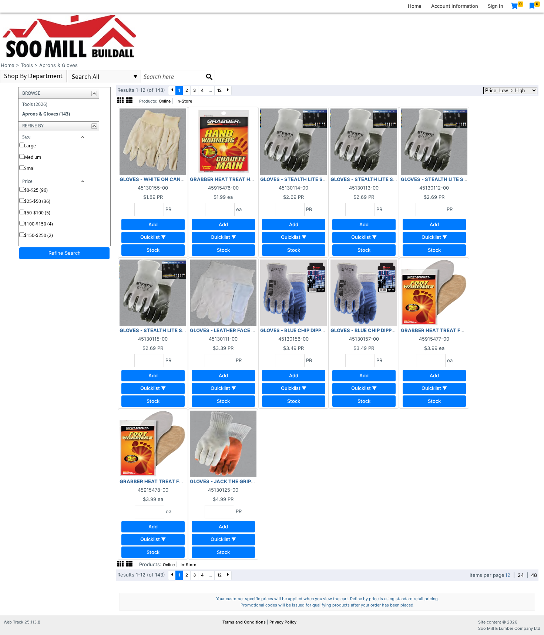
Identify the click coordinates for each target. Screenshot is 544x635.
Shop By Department (33, 76)
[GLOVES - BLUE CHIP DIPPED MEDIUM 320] (363, 292)
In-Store (184, 101)
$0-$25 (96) (36, 190)
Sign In (495, 6)
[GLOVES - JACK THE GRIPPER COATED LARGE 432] (223, 444)
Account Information (454, 6)
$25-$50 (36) (37, 201)
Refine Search (64, 253)
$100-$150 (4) (38, 224)
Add (153, 224)
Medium (32, 157)
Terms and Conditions (244, 622)
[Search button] (209, 76)
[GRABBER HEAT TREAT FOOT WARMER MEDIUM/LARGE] (153, 444)
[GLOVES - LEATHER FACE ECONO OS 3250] (223, 292)
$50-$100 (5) (37, 213)
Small (30, 168)
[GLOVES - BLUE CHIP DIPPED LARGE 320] (293, 292)
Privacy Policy (282, 622)
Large (30, 146)
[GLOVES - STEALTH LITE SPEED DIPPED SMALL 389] (293, 141)
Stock (153, 250)
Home (415, 6)
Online (165, 101)
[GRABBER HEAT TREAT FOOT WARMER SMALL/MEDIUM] (434, 292)
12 (219, 90)
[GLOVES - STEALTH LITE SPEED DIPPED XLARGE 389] (153, 292)
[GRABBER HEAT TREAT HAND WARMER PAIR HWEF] (223, 141)
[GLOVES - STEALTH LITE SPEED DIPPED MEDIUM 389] (363, 141)
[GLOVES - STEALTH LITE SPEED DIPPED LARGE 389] (434, 141)
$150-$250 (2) (38, 235)
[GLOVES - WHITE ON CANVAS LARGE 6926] (153, 141)
